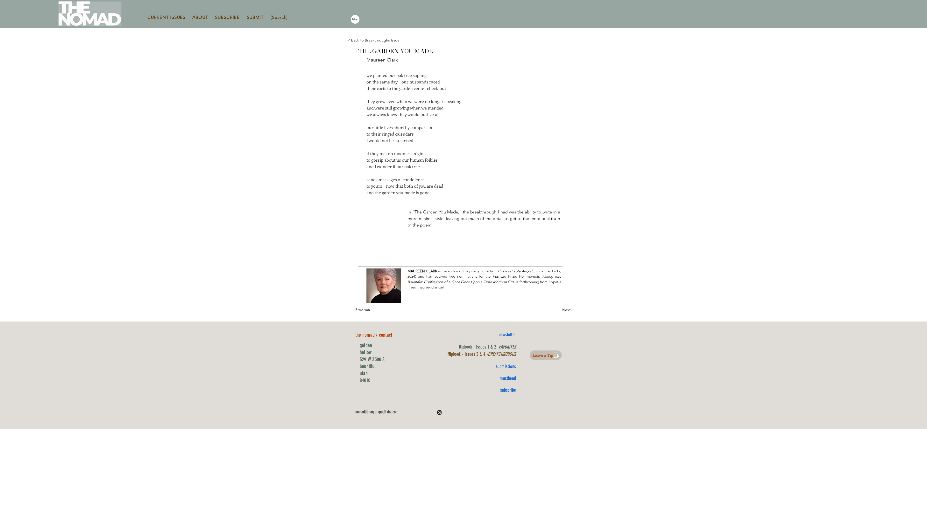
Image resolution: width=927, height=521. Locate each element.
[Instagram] (439, 412)
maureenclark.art (431, 287)
